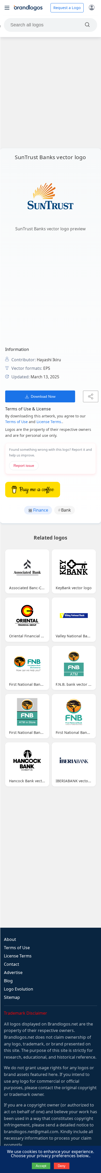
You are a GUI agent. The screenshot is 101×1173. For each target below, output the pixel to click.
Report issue (23, 466)
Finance (40, 510)
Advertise (13, 972)
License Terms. (49, 421)
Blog (8, 981)
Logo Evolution (18, 989)
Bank (66, 510)
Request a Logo (67, 7)
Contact (11, 964)
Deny (62, 1166)
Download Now (43, 396)
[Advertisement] (50, 92)
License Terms (18, 956)
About (10, 939)
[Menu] (7, 8)
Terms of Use (16, 421)
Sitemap (12, 997)
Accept (41, 1166)
